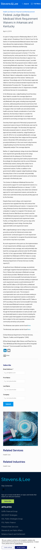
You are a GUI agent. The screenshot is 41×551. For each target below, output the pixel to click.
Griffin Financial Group (9, 511)
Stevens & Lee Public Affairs (12, 530)
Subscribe (7, 501)
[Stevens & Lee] (9, 4)
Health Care (6, 455)
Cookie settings (8, 547)
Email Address (8, 369)
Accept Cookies (21, 547)
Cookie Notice (19, 543)
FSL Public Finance (8, 523)
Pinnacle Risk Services (9, 527)
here (29, 325)
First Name (6, 377)
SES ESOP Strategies (9, 515)
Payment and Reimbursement (25, 12)
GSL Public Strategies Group (12, 519)
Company (6, 394)
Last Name (6, 386)
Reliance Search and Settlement (13, 534)
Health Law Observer (9, 12)
